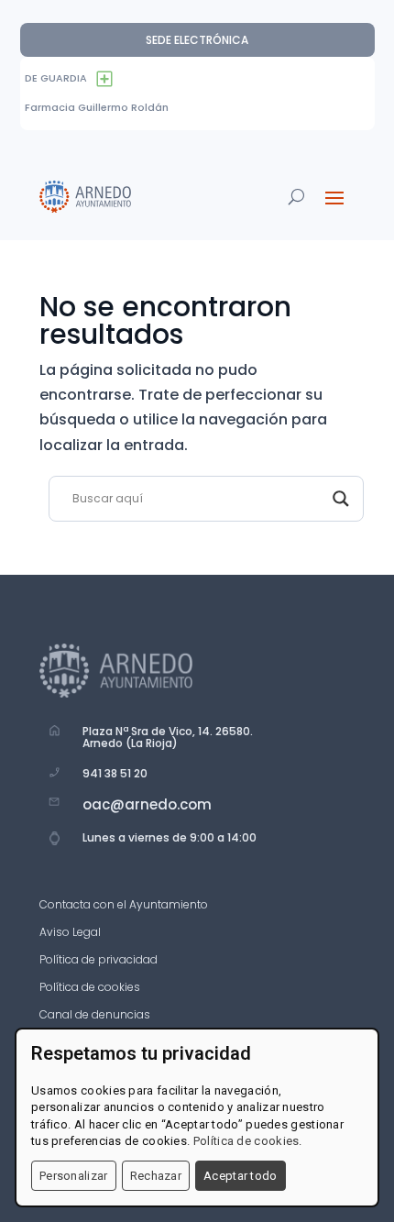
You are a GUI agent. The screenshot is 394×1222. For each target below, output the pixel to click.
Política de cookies (89, 988)
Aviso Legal (70, 933)
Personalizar (73, 1176)
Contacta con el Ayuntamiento (123, 905)
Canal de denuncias (94, 1015)
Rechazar (155, 1176)
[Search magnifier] (341, 499)
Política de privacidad (98, 960)
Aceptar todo (240, 1176)
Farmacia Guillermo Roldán (97, 107)
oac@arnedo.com (147, 804)
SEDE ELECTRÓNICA (197, 40)
